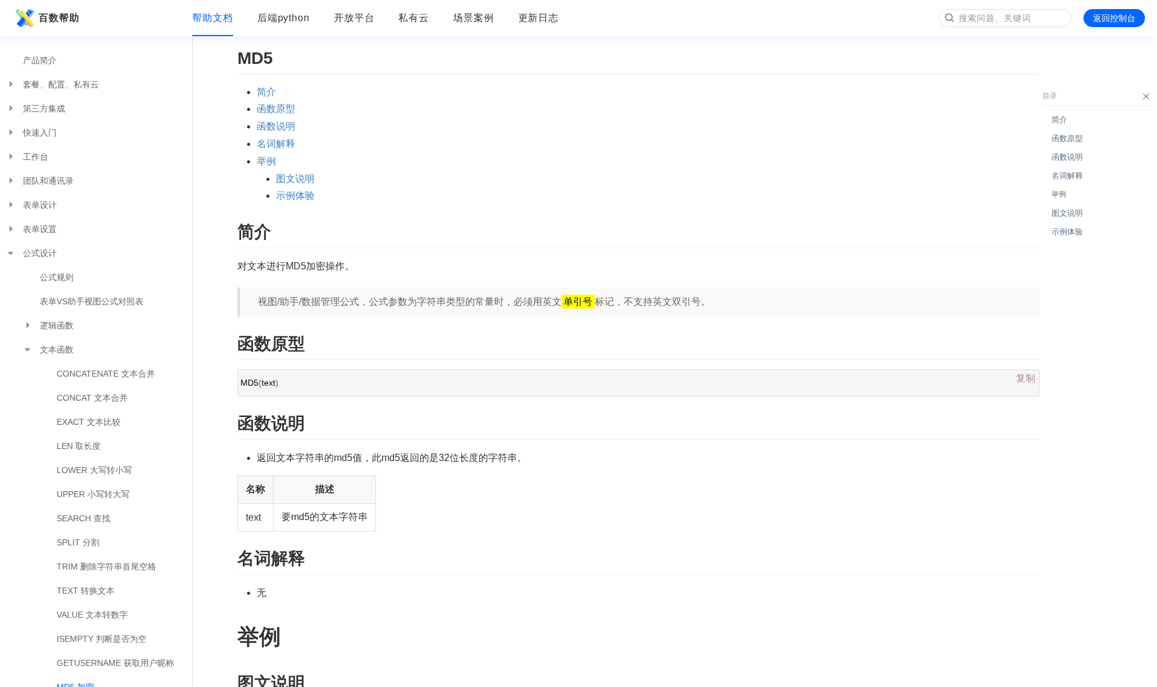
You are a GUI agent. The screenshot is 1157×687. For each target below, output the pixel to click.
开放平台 (354, 18)
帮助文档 (212, 18)
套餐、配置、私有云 (61, 84)
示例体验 (295, 195)
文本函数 (57, 349)
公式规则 (57, 277)
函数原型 (276, 109)
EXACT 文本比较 (89, 422)
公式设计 (40, 253)
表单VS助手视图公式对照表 (91, 301)
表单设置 (40, 229)
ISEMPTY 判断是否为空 (101, 639)
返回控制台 (1114, 18)
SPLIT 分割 (78, 542)
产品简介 (40, 60)
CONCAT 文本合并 (92, 398)
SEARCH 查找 (83, 518)
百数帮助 (59, 18)
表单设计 (40, 205)
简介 (266, 92)
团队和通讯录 (48, 181)
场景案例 (473, 18)
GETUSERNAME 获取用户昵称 (115, 663)
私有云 (413, 18)
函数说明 (276, 126)
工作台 (35, 157)
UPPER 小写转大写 (93, 494)
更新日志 (538, 18)
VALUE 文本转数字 (92, 615)
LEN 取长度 (79, 446)
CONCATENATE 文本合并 (106, 373)
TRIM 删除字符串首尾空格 (106, 566)
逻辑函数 (57, 325)
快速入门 (40, 132)
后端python (283, 18)
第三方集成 (44, 108)
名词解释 (276, 144)
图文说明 (295, 179)
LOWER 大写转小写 (94, 470)
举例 (266, 161)
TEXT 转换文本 (85, 590)
